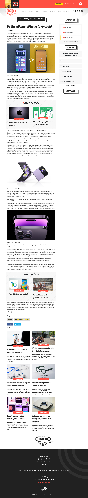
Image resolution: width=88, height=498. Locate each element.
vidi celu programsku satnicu (71, 41)
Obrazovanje (43, 344)
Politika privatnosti (53, 494)
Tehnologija (19, 119)
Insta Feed (70, 91)
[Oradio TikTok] (73, 11)
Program (52, 11)
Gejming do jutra (66, 71)
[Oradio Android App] (43, 464)
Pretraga (65, 11)
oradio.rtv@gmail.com (44, 482)
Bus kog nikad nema (67, 76)
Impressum (61, 470)
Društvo (24, 11)
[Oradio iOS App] (45, 464)
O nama (67, 470)
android (10, 319)
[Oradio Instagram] (75, 11)
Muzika (37, 11)
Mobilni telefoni (19, 319)
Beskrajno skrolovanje (68, 61)
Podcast (59, 11)
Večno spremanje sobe (68, 81)
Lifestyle (45, 11)
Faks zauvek (65, 66)
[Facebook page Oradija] (77, 11)
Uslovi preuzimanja (43, 494)
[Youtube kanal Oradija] (79, 11)
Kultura (31, 11)
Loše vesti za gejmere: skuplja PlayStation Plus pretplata (41, 419)
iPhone (27, 319)
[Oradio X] (82, 11)
